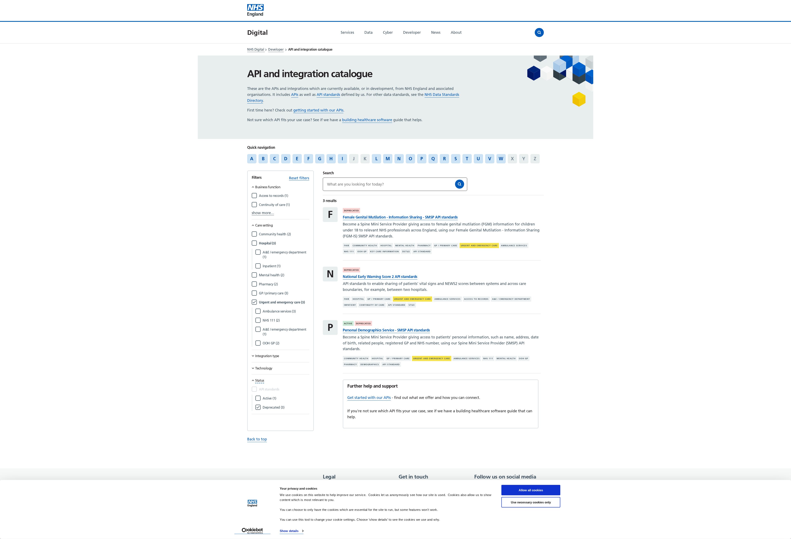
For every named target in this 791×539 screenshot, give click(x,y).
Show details (289, 531)
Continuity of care (372, 305)
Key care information (384, 251)
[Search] (459, 184)
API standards (328, 94)
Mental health (404, 245)
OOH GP (362, 251)
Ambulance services (514, 245)
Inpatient (350, 305)
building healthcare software (367, 119)
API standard (422, 251)
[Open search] (539, 32)
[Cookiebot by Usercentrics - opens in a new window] (252, 531)
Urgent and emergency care (479, 245)
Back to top (257, 439)
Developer (275, 49)
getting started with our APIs (318, 110)
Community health (365, 245)
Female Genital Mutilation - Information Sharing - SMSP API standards (400, 217)
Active (348, 323)
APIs (294, 94)
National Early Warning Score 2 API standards (380, 276)
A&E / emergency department (511, 299)
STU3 (412, 305)
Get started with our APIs (369, 397)
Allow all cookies (531, 490)
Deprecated (351, 210)
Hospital (386, 245)
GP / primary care (445, 245)
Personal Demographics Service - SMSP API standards (386, 330)
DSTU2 (406, 251)
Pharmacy (424, 245)
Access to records (476, 299)
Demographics (369, 364)
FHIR (346, 245)
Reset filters (299, 178)
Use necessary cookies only (531, 502)
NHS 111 (349, 251)
